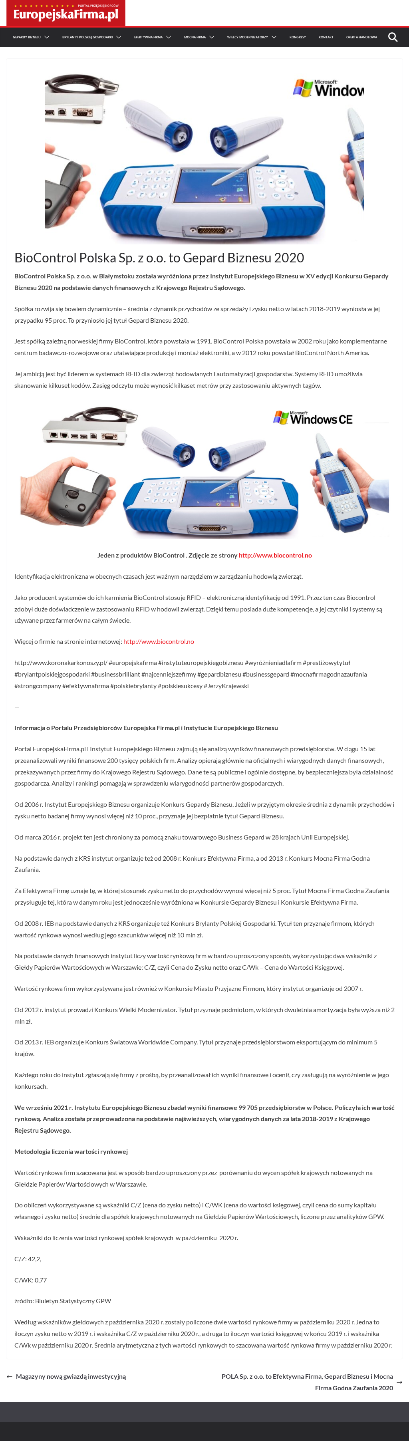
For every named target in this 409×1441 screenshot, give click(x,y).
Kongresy (298, 37)
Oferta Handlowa (361, 37)
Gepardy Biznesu (27, 37)
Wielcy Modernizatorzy (247, 37)
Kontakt (326, 37)
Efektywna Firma (148, 37)
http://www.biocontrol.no (275, 555)
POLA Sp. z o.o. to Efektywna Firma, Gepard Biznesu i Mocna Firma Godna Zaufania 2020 (307, 1381)
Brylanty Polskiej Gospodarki (87, 37)
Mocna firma (195, 37)
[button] (45, 37)
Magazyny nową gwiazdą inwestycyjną (71, 1376)
